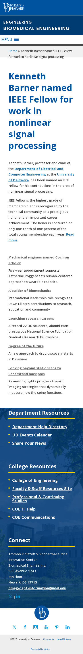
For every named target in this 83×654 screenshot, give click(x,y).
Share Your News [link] (29, 443)
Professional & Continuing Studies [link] (38, 498)
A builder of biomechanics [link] (29, 290)
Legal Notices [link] (64, 639)
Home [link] (12, 51)
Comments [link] (48, 639)
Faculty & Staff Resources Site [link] (42, 488)
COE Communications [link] (33, 517)
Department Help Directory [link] (39, 426)
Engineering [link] (17, 22)
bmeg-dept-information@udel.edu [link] (37, 588)
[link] (10, 597)
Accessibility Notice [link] (40, 649)
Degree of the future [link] (26, 346)
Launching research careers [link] (31, 318)
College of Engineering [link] (35, 480)
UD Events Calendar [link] (32, 435)
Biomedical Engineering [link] (36, 28)
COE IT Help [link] (24, 509)
